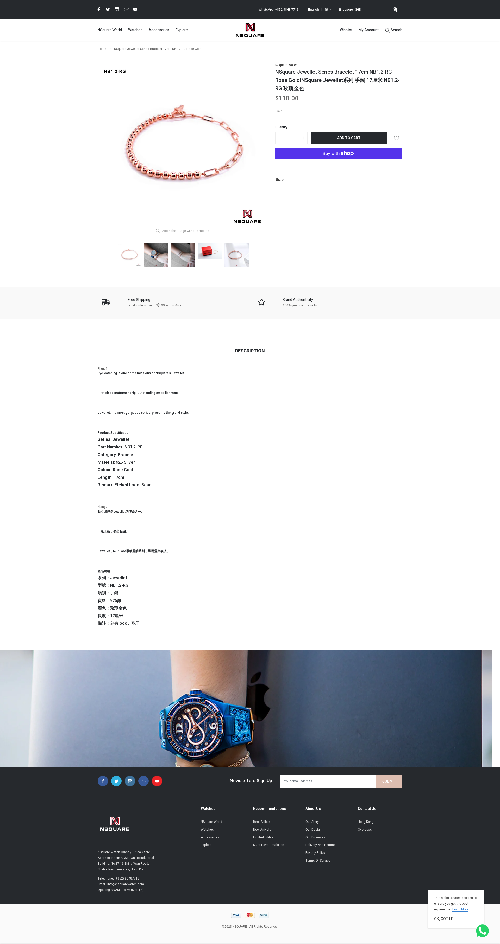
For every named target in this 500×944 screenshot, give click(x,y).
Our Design (313, 829)
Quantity (281, 127)
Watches (135, 30)
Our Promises (315, 837)
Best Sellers (262, 821)
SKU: (278, 111)
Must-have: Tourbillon (268, 845)
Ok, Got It (443, 919)
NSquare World (110, 30)
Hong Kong (365, 821)
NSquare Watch (286, 65)
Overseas (365, 829)
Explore (182, 30)
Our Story (312, 821)
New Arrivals (262, 829)
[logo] (250, 30)
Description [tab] (250, 351)
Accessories (159, 30)
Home (102, 49)
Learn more (460, 909)
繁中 (328, 9)
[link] (98, 9)
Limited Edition (263, 837)
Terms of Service (317, 860)
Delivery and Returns (320, 845)
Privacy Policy (315, 852)
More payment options (338, 166)
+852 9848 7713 (287, 9)
